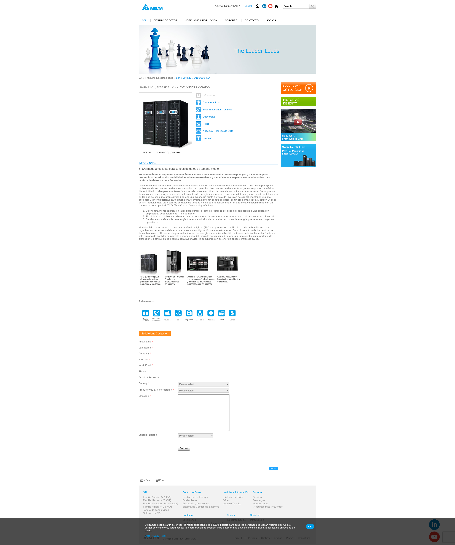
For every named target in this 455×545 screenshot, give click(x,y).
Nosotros (255, 515)
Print (161, 480)
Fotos (205, 123)
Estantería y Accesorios (196, 503)
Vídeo (226, 500)
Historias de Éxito (233, 497)
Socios (271, 20)
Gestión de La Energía (195, 497)
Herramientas (260, 503)
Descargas (208, 116)
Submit (184, 448)
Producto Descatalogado (159, 77)
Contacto (252, 20)
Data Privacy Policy (155, 535)
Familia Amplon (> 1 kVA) (157, 497)
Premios (207, 138)
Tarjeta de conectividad (156, 509)
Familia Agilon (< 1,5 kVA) (157, 506)
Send (148, 480)
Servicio (257, 497)
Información (209, 95)
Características (211, 102)
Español (233, 6)
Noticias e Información (201, 20)
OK (310, 526)
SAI (144, 20)
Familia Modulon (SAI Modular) (160, 503)
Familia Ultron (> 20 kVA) (157, 500)
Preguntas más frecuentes (268, 506)
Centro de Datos (165, 20)
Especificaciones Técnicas (217, 109)
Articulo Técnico (232, 503)
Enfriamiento (190, 500)
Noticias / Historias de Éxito (217, 130)
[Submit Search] (312, 6)
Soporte (231, 20)
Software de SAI (152, 513)
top (274, 468)
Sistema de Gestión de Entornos (201, 506)
